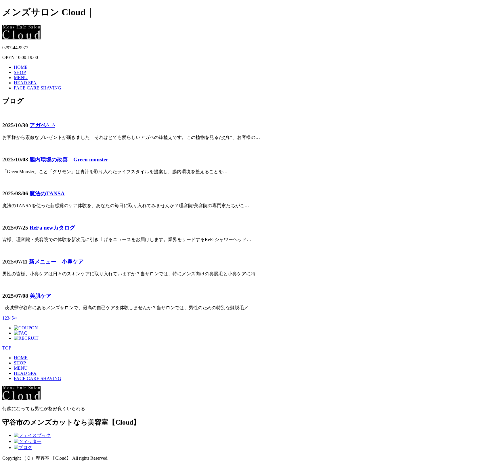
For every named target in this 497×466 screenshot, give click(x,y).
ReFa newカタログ (52, 228)
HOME (21, 67)
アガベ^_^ (42, 125)
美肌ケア (40, 296)
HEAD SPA (25, 82)
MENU (21, 77)
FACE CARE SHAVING (37, 87)
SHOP (20, 72)
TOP (6, 347)
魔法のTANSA (47, 193)
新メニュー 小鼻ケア (56, 262)
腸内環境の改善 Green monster (69, 159)
